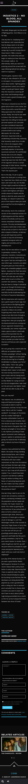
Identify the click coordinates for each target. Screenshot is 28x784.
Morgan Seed (21, 641)
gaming (4, 615)
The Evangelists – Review (11, 753)
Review (14, 10)
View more (14, 744)
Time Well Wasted (7, 617)
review (11, 615)
